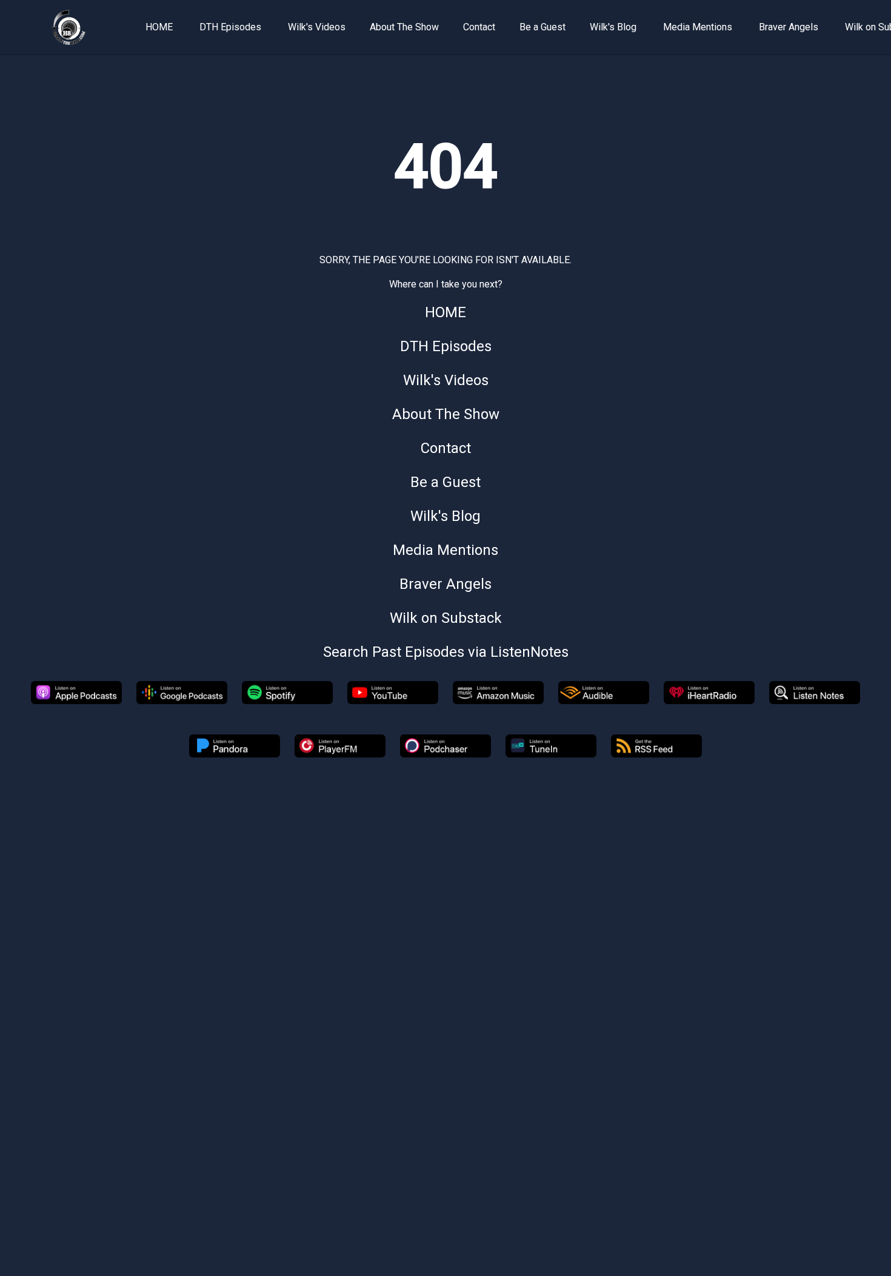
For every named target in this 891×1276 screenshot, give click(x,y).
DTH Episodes (230, 27)
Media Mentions (697, 27)
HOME (159, 27)
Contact (479, 27)
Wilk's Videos (316, 27)
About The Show (404, 27)
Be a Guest (542, 27)
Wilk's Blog (613, 27)
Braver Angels (788, 27)
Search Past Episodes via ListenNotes (446, 651)
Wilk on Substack (446, 617)
